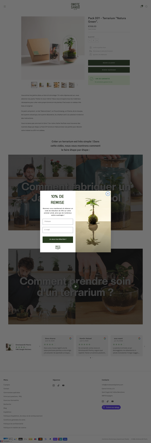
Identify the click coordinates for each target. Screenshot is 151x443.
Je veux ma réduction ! (57, 240)
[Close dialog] (108, 194)
